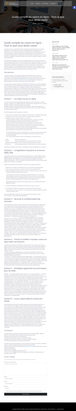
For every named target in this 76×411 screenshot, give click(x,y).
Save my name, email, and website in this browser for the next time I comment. (24, 391)
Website (6, 386)
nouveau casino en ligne (23, 79)
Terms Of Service (51, 409)
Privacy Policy (44, 409)
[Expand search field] (60, 3)
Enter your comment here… (10, 362)
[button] (74, 7)
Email (5, 381)
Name (5, 376)
